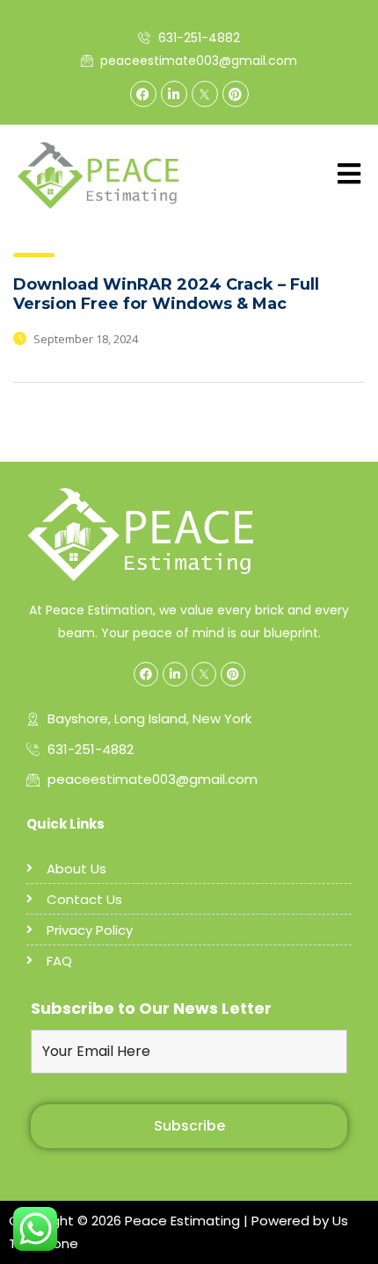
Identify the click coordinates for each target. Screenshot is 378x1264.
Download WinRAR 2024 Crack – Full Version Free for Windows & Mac (166, 294)
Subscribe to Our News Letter (151, 1008)
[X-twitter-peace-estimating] (205, 94)
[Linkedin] (174, 94)
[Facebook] (143, 94)
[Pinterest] (235, 94)
